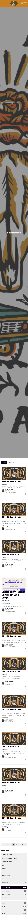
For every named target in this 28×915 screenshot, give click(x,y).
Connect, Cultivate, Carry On (9, 879)
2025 (13, 906)
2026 (13, 903)
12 (13, 844)
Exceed (4, 868)
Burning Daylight (6, 875)
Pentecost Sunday (7, 861)
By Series (11, 462)
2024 (13, 910)
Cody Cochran (13, 887)
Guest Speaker (13, 894)
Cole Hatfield (13, 891)
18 (22, 844)
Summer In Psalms (7, 854)
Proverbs (4, 872)
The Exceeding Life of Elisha (9, 858)
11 (10, 844)
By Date (4, 462)
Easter (4, 865)
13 (16, 844)
